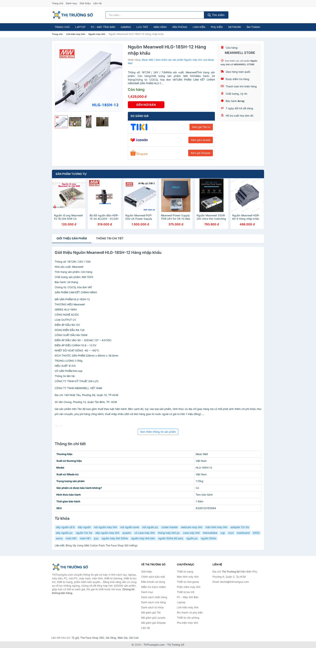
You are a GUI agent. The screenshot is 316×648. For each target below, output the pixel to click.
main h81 (85, 538)
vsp (223, 532)
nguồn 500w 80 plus (170, 538)
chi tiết (110, 238)
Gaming (126, 27)
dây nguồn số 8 (65, 527)
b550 (256, 532)
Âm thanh (253, 27)
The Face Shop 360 (92, 637)
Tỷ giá (75, 637)
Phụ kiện (217, 27)
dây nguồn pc (64, 532)
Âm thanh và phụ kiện (190, 612)
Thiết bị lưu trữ (185, 592)
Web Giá (122, 637)
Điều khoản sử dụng (153, 581)
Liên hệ (97, 3)
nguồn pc (192, 538)
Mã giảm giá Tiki (151, 612)
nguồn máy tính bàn (143, 538)
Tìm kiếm (218, 15)
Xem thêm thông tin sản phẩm (158, 431)
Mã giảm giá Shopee (153, 622)
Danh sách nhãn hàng (154, 597)
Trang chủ (57, 3)
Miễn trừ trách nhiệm (153, 586)
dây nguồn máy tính (107, 532)
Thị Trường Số (175, 644)
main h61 (71, 538)
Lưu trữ (142, 27)
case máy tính (191, 532)
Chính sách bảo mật (153, 576)
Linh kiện (199, 27)
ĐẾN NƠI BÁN (146, 105)
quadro (127, 532)
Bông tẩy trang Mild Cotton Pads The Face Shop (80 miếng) (102, 545)
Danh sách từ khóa (152, 607)
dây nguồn (84, 527)
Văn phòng (179, 27)
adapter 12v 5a (240, 527)
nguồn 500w (208, 538)
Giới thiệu (85, 3)
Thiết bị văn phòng (188, 617)
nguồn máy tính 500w (115, 538)
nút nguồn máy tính (105, 527)
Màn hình (160, 27)
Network (234, 27)
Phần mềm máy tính (188, 586)
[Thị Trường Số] (70, 567)
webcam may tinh (191, 527)
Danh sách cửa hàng (153, 602)
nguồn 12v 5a (84, 532)
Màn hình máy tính (188, 576)
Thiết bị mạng (185, 571)
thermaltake (210, 532)
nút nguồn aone (129, 527)
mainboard (243, 532)
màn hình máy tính (216, 527)
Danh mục (71, 3)
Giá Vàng (111, 637)
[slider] (61, 121)
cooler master (169, 527)
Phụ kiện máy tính (187, 622)
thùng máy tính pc (169, 532)
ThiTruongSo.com (154, 644)
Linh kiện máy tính (75, 34)
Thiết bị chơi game (188, 581)
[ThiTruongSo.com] (72, 15)
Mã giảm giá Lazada (153, 617)
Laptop (80, 27)
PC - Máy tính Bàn (103, 27)
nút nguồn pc (150, 527)
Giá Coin (134, 637)
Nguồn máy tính (97, 34)
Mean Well (147, 59)
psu (96, 538)
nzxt (231, 532)
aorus (59, 538)
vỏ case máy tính (144, 532)
